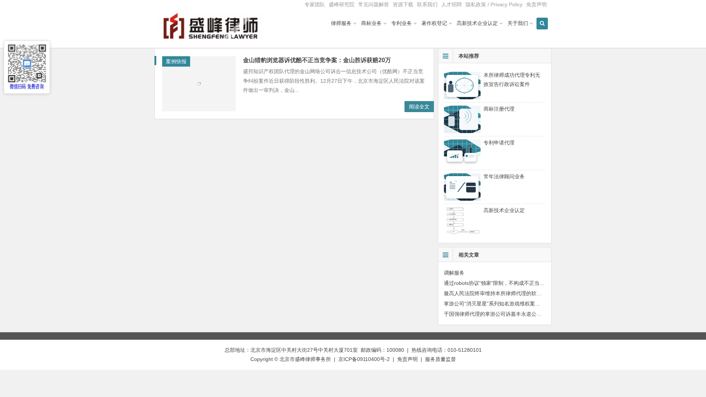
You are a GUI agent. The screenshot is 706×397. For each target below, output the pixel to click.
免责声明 (536, 4)
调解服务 (454, 273)
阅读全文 (419, 107)
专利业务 (401, 23)
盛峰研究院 (341, 4)
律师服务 (341, 23)
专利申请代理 (499, 143)
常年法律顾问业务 (504, 176)
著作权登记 (434, 23)
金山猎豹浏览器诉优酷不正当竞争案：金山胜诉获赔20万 (317, 60)
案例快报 (176, 61)
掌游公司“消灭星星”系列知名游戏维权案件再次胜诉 (502, 304)
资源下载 (403, 4)
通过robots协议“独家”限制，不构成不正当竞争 (497, 283)
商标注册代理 (499, 109)
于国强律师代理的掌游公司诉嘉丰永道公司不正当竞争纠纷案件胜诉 (521, 314)
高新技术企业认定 (477, 23)
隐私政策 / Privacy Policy (494, 4)
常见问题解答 (373, 4)
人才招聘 (451, 4)
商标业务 (371, 23)
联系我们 (427, 4)
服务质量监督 (440, 359)
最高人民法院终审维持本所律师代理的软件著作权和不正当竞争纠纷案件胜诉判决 (536, 293)
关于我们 (517, 23)
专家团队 (314, 4)
